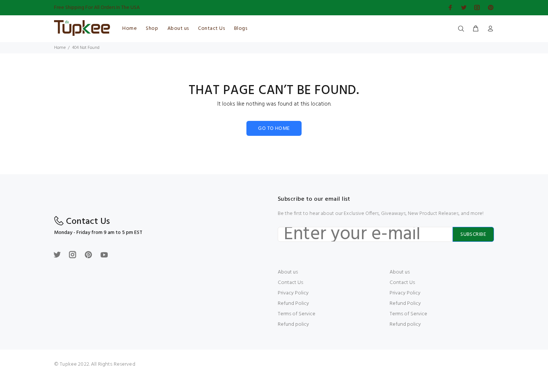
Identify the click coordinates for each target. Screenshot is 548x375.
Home (60, 47)
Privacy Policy (293, 293)
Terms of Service (296, 314)
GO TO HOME (274, 128)
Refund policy (293, 324)
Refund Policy (293, 303)
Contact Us (290, 282)
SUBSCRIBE (473, 234)
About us (288, 272)
